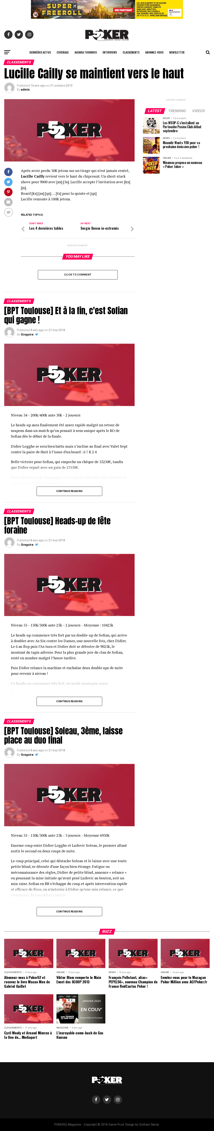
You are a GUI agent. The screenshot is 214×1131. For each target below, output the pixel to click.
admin (25, 89)
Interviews (110, 52)
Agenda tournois (86, 52)
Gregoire (27, 334)
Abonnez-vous (154, 52)
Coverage (63, 52)
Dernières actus (40, 52)
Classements (131, 52)
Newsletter (177, 52)
